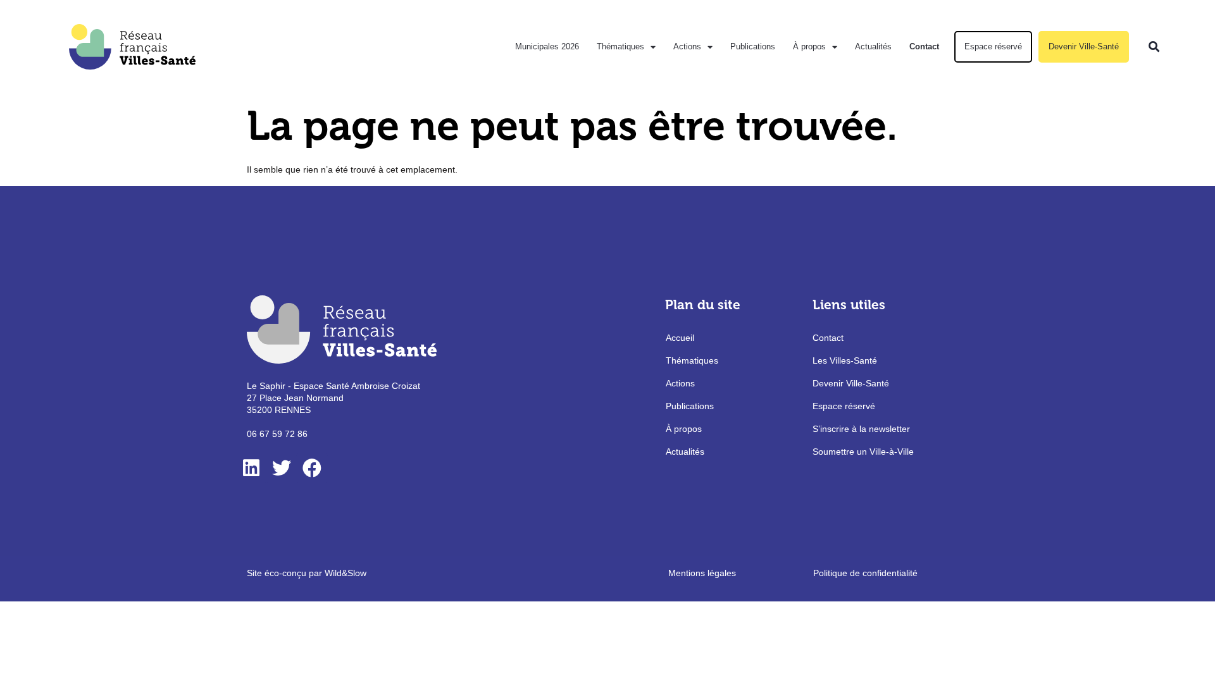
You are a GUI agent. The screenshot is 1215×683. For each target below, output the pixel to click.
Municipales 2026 (547, 46)
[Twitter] (281, 468)
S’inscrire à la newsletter (861, 429)
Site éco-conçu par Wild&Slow (306, 573)
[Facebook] (312, 468)
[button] (1154, 47)
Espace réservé (993, 46)
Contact (924, 46)
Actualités (873, 46)
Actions (687, 46)
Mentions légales (702, 573)
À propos (809, 46)
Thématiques (620, 46)
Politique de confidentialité (865, 573)
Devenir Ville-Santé (1084, 46)
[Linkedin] (251, 468)
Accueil (680, 338)
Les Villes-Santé (845, 360)
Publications (752, 46)
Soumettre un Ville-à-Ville (863, 451)
